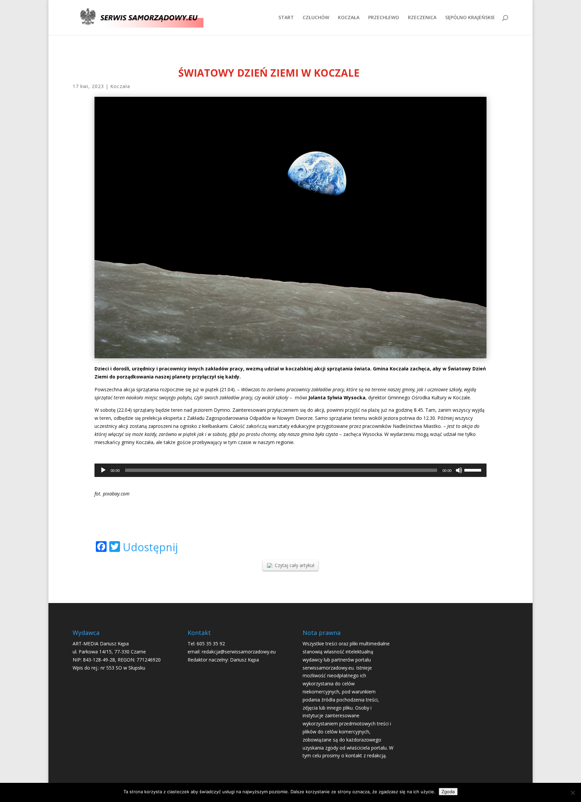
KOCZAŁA (348, 18)
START (286, 18)
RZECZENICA (422, 18)
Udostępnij (150, 547)
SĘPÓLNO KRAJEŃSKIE (470, 18)
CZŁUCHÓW (316, 18)
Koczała (120, 86)
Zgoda (448, 791)
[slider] (473, 470)
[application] (290, 470)
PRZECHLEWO (383, 18)
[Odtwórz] (103, 470)
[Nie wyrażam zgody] (572, 792)
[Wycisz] (459, 470)
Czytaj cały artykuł (294, 565)
